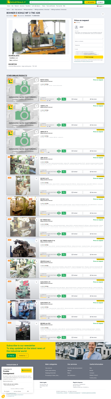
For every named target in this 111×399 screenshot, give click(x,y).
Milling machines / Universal (42, 9)
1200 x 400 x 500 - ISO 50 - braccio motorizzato (51, 85)
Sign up (12, 355)
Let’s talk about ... (36, 6)
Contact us (22, 355)
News (43, 6)
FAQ (64, 6)
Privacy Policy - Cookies (61, 392)
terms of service (86, 61)
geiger (82, 27)
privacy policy (77, 61)
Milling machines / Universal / (59, 9)
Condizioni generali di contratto (90, 54)
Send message (89, 57)
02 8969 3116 (11, 396)
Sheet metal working (50, 370)
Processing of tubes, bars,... (52, 375)
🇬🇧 (99, 6)
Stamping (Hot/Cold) (50, 373)
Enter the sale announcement (75, 368)
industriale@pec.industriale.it (16, 394)
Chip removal (48, 368)
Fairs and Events (51, 6)
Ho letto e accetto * (86, 53)
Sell (91, 2)
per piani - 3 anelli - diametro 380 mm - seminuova (51, 137)
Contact (75, 99)
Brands (91, 370)
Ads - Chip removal (17, 9)
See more (94, 99)
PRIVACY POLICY (94, 375)
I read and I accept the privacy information (84, 51)
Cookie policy (93, 377)
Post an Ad (59, 6)
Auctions (22, 6)
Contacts (92, 373)
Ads (12, 6)
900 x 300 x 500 (44, 111)
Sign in (101, 2)
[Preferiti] (102, 14)
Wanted (17, 6)
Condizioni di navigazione (89, 53)
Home (8, 6)
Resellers (28, 6)
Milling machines (28, 9)
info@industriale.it (12, 393)
